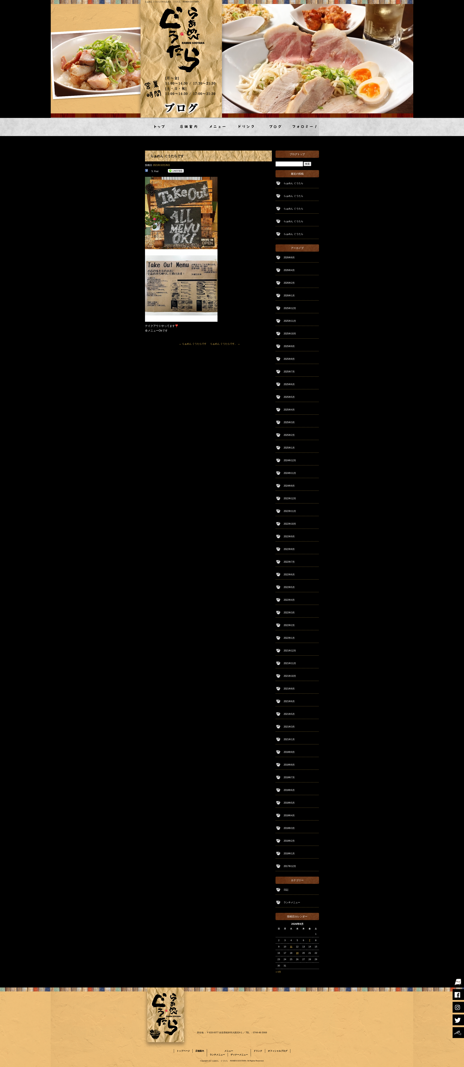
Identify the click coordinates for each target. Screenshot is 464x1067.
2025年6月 (289, 384)
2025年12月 (290, 308)
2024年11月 (290, 473)
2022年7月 (289, 561)
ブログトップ (297, 154)
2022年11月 (290, 511)
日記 (286, 889)
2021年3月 (289, 726)
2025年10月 (290, 333)
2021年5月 (289, 714)
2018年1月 (289, 853)
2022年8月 (289, 549)
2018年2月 (289, 840)
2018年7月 (289, 777)
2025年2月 (289, 435)
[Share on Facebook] (146, 171)
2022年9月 (289, 536)
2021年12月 (290, 650)
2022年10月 (290, 523)
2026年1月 (289, 295)
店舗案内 (188, 127)
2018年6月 (289, 790)
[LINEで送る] (176, 171)
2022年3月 (289, 612)
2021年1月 (289, 739)
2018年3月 (289, 828)
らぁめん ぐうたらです (192, 343)
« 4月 (278, 972)
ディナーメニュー (239, 1054)
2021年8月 (289, 688)
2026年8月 (289, 257)
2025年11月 (290, 321)
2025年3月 (289, 422)
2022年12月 (290, 498)
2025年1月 (289, 447)
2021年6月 (289, 701)
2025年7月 (289, 371)
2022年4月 (289, 600)
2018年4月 (289, 815)
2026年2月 (289, 283)
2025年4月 (289, 409)
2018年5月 (289, 802)
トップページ (159, 127)
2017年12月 (290, 866)
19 (297, 953)
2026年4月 (289, 270)
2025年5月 (289, 397)
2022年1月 (289, 638)
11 (291, 946)
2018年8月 (289, 764)
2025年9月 (289, 346)
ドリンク (246, 127)
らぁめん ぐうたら (293, 183)
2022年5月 (289, 587)
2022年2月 (289, 625)
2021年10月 (290, 676)
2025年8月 (289, 359)
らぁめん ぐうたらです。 (225, 343)
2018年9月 (289, 752)
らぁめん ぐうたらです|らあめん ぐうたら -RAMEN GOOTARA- (172, 2)
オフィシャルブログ (275, 127)
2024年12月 (290, 460)
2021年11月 (290, 663)
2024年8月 (289, 485)
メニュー (217, 127)
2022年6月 (289, 574)
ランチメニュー (292, 902)
